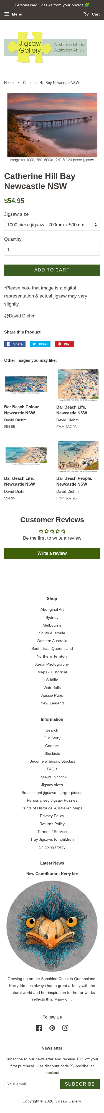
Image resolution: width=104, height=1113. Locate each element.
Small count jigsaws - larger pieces (52, 792)
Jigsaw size (16, 214)
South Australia (52, 633)
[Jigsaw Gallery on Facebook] (39, 1029)
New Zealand (52, 703)
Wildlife (52, 680)
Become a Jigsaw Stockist (52, 761)
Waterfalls (52, 687)
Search (52, 730)
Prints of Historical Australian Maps (52, 808)
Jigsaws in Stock (52, 777)
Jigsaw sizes (52, 785)
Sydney (52, 617)
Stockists (52, 753)
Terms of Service (52, 831)
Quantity (13, 239)
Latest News (52, 863)
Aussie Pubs (52, 695)
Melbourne (52, 625)
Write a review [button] (52, 553)
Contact (52, 745)
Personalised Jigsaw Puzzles (52, 800)
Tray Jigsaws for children (52, 839)
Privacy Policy (52, 816)
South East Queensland (52, 648)
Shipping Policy (52, 847)
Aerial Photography (52, 664)
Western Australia (52, 640)
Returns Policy (52, 824)
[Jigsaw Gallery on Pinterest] (52, 1029)
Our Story (52, 738)
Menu (16, 14)
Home (9, 83)
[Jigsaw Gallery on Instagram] (65, 1029)
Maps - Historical (52, 672)
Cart (95, 14)
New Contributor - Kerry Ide (52, 873)
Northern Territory (52, 656)
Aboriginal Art (52, 609)
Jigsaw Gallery (68, 1101)
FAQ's (52, 769)
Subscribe (80, 1084)
